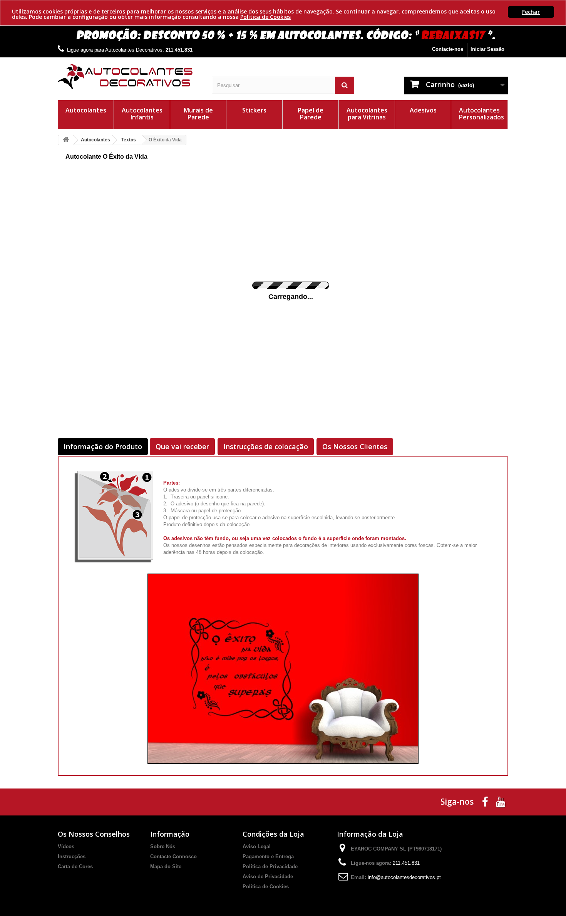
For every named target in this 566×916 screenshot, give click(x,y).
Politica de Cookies (266, 886)
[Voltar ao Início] (66, 140)
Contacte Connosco (173, 856)
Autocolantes (85, 110)
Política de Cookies (265, 16)
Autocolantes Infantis (142, 113)
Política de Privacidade (270, 866)
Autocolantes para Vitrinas (367, 113)
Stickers (254, 110)
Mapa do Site (165, 866)
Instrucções (71, 856)
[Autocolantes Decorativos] (129, 76)
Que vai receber (182, 446)
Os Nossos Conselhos (94, 834)
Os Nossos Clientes (354, 446)
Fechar (531, 11)
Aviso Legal (257, 846)
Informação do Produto (103, 446)
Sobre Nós (162, 846)
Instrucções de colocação (265, 446)
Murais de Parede (198, 113)
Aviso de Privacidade (268, 876)
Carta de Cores (75, 866)
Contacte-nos (447, 49)
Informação (169, 834)
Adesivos (423, 110)
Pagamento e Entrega (268, 856)
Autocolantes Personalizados (481, 113)
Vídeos (66, 846)
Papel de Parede (310, 113)
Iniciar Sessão (487, 49)
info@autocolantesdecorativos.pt (404, 877)
